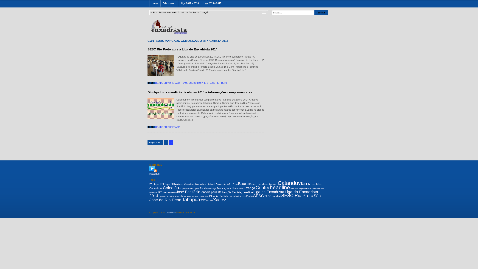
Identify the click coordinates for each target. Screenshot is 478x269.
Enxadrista (171, 212)
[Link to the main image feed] (239, 169)
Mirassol (186, 196)
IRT (160, 192)
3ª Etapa (165, 184)
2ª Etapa (154, 184)
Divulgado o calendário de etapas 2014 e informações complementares (200, 92)
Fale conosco (169, 3)
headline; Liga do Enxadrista (303, 188)
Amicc (219, 184)
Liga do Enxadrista (268, 192)
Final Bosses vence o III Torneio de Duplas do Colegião (181, 12)
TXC (203, 200)
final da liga (211, 188)
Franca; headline (227, 188)
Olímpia (213, 196)
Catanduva (291, 183)
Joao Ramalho (169, 192)
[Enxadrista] (169, 26)
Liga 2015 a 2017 (212, 3)
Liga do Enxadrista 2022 (170, 196)
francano (241, 188)
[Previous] (263, 13)
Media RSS (154, 174)
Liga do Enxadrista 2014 (168, 83)
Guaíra (262, 187)
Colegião (171, 187)
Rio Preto (247, 196)
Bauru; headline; (259, 184)
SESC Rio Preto (218, 83)
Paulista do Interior (230, 196)
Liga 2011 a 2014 (190, 3)
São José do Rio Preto (196, 83)
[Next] (265, 13)
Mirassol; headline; (200, 196)
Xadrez (219, 199)
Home (155, 3)
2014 (174, 184)
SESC (258, 196)
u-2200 (209, 200)
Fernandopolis (192, 188)
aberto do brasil (208, 184)
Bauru (243, 183)
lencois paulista (211, 192)
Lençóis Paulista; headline (237, 192)
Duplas (182, 188)
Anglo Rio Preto (231, 184)
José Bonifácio (188, 192)
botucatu (273, 184)
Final (203, 188)
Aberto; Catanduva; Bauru (189, 184)
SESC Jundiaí (272, 196)
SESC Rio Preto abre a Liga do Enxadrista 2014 (182, 49)
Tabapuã (191, 199)
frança (250, 188)
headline (280, 187)
